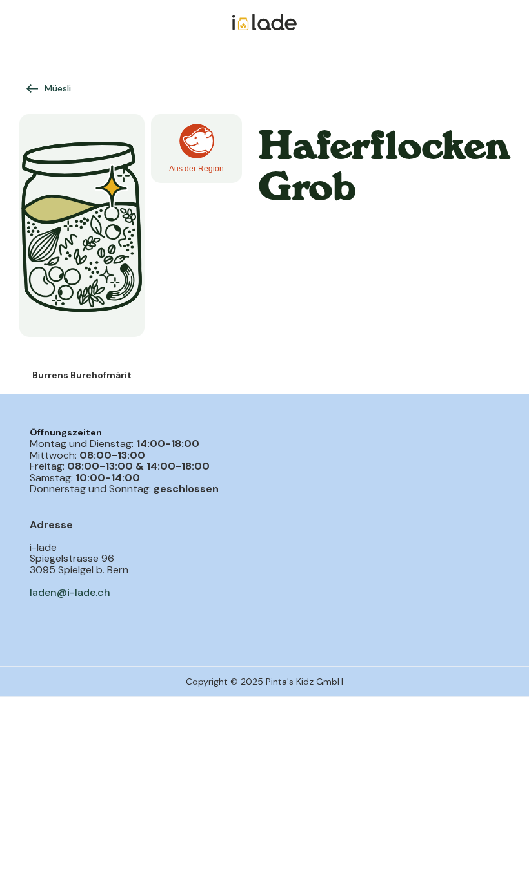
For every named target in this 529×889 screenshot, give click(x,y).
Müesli (58, 88)
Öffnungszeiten (66, 432)
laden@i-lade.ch (70, 592)
